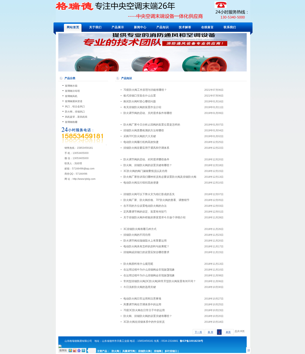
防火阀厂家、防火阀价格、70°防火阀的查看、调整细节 (156, 200)
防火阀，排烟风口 (75, 111)
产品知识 (162, 27)
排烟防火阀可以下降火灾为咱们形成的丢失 (149, 194)
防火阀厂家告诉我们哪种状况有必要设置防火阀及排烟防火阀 (159, 176)
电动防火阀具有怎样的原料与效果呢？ (146, 246)
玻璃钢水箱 (71, 85)
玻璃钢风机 (71, 96)
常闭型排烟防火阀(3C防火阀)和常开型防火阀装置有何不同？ (159, 281)
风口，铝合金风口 (75, 106)
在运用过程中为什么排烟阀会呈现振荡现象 (149, 269)
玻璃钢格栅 (71, 122)
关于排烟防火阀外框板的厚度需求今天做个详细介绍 (154, 217)
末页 (228, 332)
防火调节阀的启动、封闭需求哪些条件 (146, 159)
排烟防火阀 (144, 351)
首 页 (210, 332)
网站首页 (73, 27)
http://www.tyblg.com (84, 179)
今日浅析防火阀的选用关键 (139, 287)
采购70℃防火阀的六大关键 (139, 136)
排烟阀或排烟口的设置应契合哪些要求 (146, 252)
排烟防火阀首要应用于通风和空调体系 (146, 147)
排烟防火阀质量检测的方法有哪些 (143, 130)
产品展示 (118, 27)
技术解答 (185, 27)
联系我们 (230, 27)
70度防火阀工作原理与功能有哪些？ (145, 89)
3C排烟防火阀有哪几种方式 (139, 229)
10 (248, 350)
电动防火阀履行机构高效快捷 (141, 142)
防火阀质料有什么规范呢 (138, 263)
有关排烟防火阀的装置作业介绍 (142, 107)
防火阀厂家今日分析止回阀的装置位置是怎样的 (151, 124)
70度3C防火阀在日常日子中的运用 (144, 310)
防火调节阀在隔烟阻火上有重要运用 (145, 240)
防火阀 (115, 351)
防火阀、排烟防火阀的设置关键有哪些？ (147, 165)
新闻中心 (140, 27)
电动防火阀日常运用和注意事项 (142, 298)
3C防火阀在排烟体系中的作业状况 (144, 321)
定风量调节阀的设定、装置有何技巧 (145, 211)
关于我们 (95, 27)
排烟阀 (157, 351)
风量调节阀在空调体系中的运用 (142, 304)
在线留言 (207, 27)
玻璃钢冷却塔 (72, 90)
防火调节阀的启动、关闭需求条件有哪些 (147, 113)
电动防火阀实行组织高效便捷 (141, 182)
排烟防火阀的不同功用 (136, 234)
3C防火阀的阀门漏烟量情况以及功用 (145, 171)
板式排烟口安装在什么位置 (139, 95)
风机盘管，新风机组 (76, 116)
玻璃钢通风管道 (73, 101)
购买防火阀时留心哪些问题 (139, 101)
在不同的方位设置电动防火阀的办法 (145, 205)
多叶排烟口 (171, 351)
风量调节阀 (128, 351)
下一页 (198, 332)
